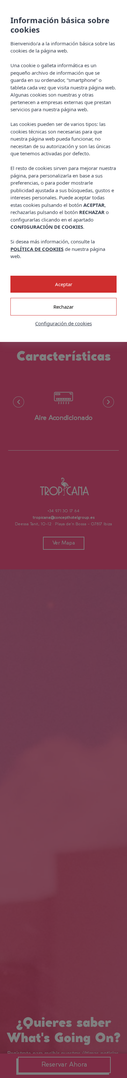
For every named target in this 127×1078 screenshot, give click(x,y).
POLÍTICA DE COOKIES (37, 249)
